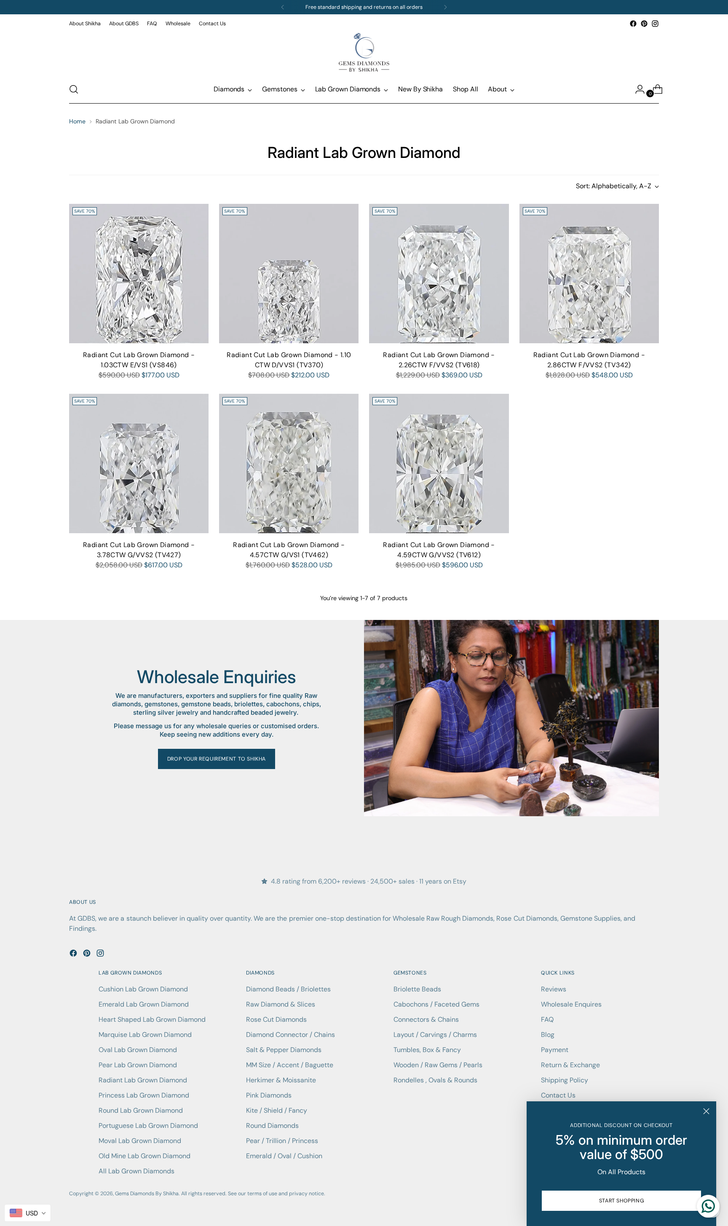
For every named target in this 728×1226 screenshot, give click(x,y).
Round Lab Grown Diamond (141, 1110)
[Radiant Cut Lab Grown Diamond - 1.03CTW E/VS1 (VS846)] (139, 273)
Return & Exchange (570, 1064)
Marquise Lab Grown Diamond (145, 1034)
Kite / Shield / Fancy (276, 1110)
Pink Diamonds (269, 1095)
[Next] (445, 7)
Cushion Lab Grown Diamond (143, 989)
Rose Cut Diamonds (276, 1019)
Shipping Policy (564, 1080)
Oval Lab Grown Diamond (138, 1049)
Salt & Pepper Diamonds (283, 1049)
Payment (554, 1049)
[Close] (706, 1111)
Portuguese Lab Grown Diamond (148, 1125)
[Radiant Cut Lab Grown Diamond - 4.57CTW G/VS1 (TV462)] (289, 463)
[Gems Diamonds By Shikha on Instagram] (655, 23)
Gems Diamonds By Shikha (147, 1193)
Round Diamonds (272, 1125)
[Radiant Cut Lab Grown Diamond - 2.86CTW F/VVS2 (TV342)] (589, 273)
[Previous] (282, 7)
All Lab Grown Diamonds (136, 1171)
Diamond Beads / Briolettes (288, 989)
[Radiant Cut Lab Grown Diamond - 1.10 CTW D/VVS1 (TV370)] (289, 273)
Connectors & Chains (426, 1019)
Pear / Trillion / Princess (282, 1140)
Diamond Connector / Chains (290, 1034)
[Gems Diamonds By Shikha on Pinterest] (644, 23)
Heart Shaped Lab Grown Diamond (152, 1019)
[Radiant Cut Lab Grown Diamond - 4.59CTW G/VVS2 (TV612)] (439, 463)
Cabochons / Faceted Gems (436, 1004)
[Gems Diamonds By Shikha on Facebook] (633, 23)
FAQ (547, 1019)
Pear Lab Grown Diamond (138, 1064)
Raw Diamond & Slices (280, 1004)
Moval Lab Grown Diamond (140, 1140)
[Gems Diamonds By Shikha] (364, 52)
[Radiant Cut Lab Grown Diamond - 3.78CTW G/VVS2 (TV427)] (139, 463)
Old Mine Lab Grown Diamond (144, 1155)
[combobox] (27, 1213)
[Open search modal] (73, 89)
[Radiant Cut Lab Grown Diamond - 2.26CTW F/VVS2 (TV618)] (439, 273)
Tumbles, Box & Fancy (427, 1049)
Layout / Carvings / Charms (435, 1034)
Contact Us (558, 1095)
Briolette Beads (417, 989)
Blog (547, 1034)
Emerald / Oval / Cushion (284, 1155)
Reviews (553, 989)
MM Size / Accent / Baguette (289, 1064)
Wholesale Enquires (571, 1004)
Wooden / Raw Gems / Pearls (437, 1064)
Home (77, 121)
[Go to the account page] (636, 89)
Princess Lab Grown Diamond (144, 1095)
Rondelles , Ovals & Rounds (435, 1080)
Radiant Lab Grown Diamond (143, 1080)
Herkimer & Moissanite (281, 1080)
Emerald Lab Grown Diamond (144, 1004)
